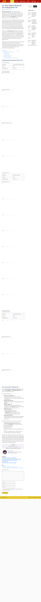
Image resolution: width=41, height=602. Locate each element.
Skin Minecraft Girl (6, 53)
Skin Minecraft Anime (7, 54)
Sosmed (16, 1)
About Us (29, 497)
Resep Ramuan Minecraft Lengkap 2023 (9, 457)
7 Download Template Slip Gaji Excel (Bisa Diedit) (10, 466)
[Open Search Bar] (38, 1)
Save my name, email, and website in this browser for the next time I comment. (13, 490)
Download (34, 1)
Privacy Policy (34, 497)
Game (12, 1)
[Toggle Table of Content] (17, 50)
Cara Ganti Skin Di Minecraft (7, 55)
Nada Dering (22, 1)
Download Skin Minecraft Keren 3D (8, 51)
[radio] (9, 446)
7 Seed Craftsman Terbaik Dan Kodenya (9, 462)
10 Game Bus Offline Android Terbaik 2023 (9, 460)
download (15, 68)
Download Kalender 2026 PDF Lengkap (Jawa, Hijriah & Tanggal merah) (13, 467)
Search (35, 6)
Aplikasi (28, 1)
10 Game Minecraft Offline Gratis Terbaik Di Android (11, 459)
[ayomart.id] (4, 1)
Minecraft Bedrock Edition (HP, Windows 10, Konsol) (11, 57)
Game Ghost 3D (5, 461)
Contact (39, 497)
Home (8, 1)
